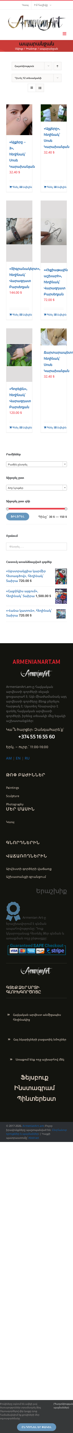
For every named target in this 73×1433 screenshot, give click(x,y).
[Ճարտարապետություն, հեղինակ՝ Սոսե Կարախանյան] (54, 337)
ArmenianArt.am (33, 1126)
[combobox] (36, 464)
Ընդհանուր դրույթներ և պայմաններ (36, 1132)
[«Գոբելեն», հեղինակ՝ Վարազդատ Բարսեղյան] (19, 355)
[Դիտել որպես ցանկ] (40, 88)
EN (18, 758)
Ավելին (26, 187)
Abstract (33, 1138)
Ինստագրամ (34, 1087)
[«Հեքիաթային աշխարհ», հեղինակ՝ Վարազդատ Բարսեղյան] (54, 232)
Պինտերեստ (36, 1098)
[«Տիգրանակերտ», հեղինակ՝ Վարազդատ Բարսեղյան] (19, 231)
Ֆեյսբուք (34, 1077)
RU (27, 758)
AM (9, 758)
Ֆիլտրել (18, 516)
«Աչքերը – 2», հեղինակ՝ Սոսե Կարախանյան (22, 154)
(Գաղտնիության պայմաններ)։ (63, 1405)
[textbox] (36, 464)
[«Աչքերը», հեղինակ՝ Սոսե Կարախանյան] (54, 113)
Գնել (15, 187)
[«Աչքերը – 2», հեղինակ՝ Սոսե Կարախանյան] (19, 119)
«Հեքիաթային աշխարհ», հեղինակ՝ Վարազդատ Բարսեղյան (56, 282)
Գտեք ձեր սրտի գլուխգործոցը (23, 989)
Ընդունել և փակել (37, 1427)
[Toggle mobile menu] (65, 34)
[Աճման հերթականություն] (57, 66)
